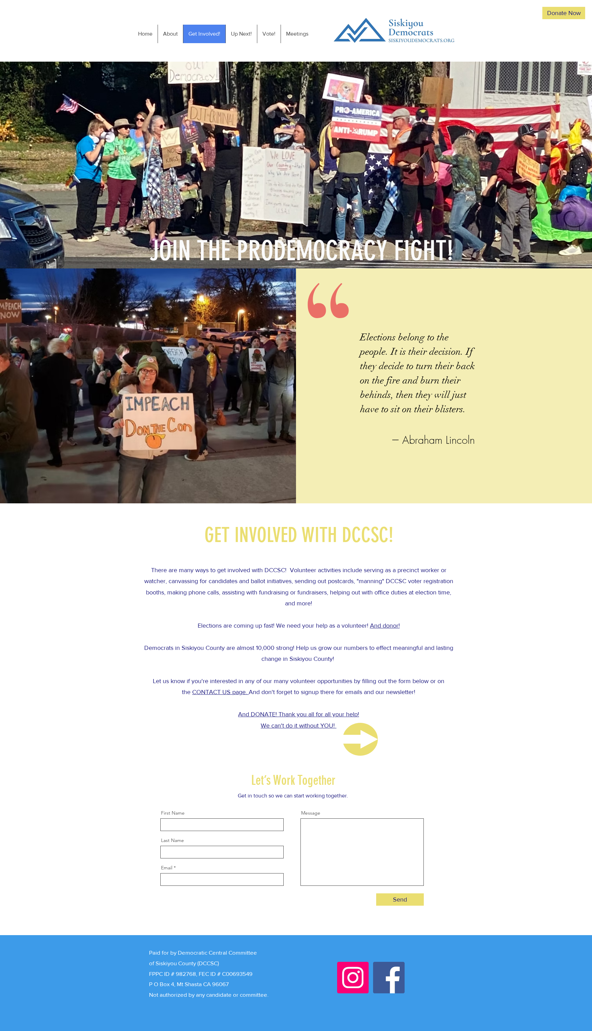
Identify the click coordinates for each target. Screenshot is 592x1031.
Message (310, 812)
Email (166, 867)
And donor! (385, 625)
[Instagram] (353, 977)
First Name (173, 812)
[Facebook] (389, 977)
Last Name (172, 840)
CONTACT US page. (220, 692)
